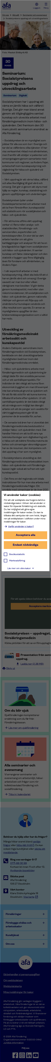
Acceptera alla (25, 535)
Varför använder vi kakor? (21, 526)
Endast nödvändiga (25, 544)
